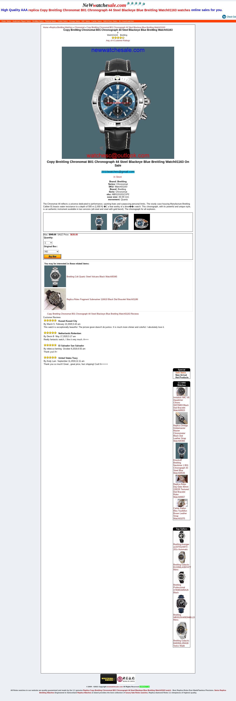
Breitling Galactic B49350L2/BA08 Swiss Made (181, 643)
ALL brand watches (126, 21)
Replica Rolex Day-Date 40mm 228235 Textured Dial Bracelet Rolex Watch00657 (181, 490)
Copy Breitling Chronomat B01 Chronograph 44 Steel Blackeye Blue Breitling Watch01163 (126, 27)
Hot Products (181, 377)
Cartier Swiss (97, 21)
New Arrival (181, 375)
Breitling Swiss (38, 21)
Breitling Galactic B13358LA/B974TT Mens (182, 567)
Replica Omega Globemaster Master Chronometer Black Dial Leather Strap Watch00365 (180, 433)
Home (45, 27)
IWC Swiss (86, 21)
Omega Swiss (74, 21)
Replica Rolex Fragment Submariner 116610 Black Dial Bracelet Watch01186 (102, 299)
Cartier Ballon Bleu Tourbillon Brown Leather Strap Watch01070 (180, 513)
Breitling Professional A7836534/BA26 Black (180, 589)
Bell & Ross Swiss (110, 21)
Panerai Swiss (50, 21)
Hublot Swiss (63, 21)
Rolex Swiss (6, 21)
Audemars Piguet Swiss (22, 21)
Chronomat (79, 27)
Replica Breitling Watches (61, 27)
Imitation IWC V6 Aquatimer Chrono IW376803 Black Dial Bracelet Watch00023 (181, 403)
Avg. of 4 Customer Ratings (118, 40)
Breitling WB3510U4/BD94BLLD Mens (184, 617)
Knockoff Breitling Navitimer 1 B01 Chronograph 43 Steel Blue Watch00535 (180, 466)
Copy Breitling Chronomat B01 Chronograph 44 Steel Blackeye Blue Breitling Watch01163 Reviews (93, 314)
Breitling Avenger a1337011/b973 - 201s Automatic (181, 547)
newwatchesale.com (115, 687)
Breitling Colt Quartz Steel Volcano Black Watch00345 (92, 276)
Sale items (180, 372)
